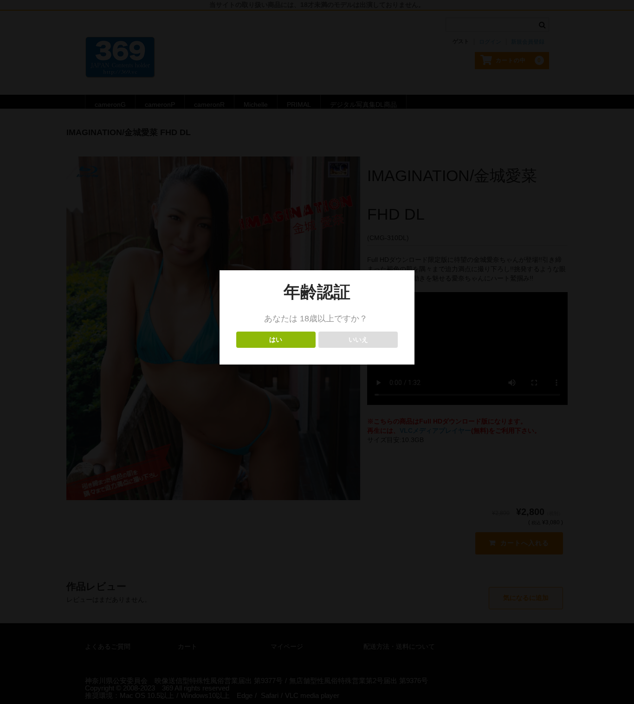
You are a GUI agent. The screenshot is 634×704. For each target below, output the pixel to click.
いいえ (358, 340)
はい (276, 340)
